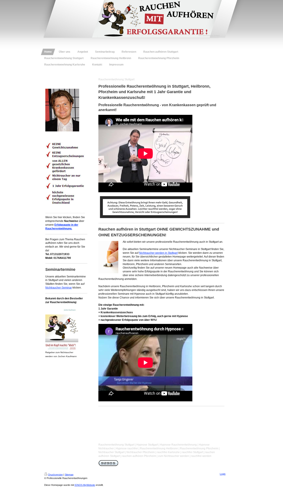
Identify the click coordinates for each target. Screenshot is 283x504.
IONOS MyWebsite (85, 485)
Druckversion (55, 474)
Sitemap (69, 474)
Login (223, 474)
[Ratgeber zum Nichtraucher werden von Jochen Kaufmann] (61, 328)
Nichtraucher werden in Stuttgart (158, 252)
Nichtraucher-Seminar (58, 287)
